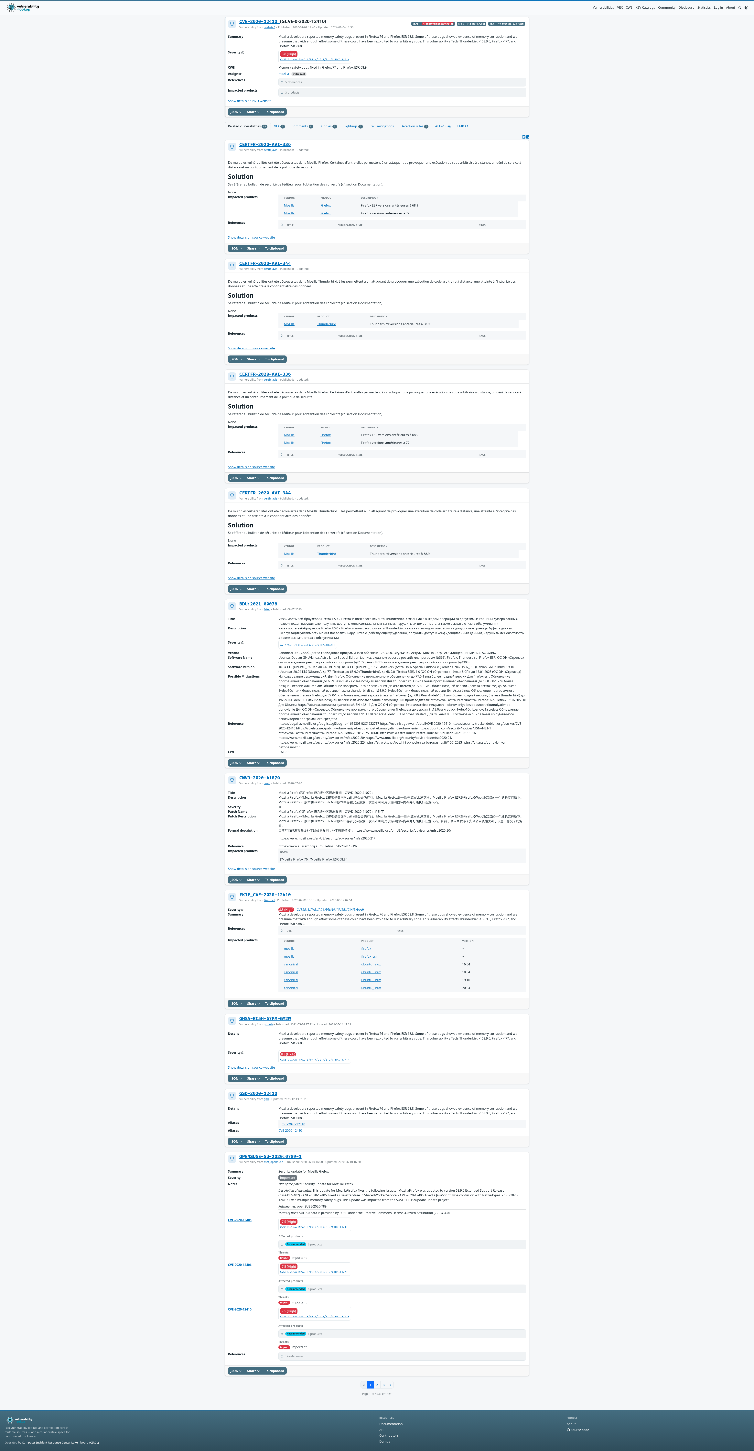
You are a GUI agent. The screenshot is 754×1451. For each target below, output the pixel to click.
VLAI (416, 23)
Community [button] (666, 7)
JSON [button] (235, 112)
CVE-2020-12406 (240, 1265)
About (730, 7)
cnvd (267, 783)
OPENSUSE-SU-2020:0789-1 (270, 1156)
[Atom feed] (523, 137)
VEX (620, 7)
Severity (234, 52)
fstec (267, 609)
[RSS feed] (527, 137)
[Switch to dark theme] (746, 7)
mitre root (299, 74)
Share (252, 112)
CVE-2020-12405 (240, 1220)
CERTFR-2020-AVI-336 (265, 144)
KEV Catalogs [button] (645, 7)
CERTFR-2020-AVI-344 (265, 263)
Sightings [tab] (352, 126)
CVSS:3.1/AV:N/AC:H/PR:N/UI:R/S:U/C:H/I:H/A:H (314, 1227)
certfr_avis (270, 150)
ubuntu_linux (371, 964)
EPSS (461, 23)
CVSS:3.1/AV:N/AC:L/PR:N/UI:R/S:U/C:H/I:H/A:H (314, 59)
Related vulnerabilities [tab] (247, 126)
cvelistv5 (269, 27)
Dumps (384, 1441)
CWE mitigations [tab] (382, 126)
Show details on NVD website (249, 101)
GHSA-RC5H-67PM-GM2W (265, 1018)
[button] (740, 7)
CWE (629, 7)
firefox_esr (369, 956)
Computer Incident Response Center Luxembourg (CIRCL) (60, 1442)
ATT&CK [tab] (441, 126)
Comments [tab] (302, 126)
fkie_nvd (269, 900)
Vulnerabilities (603, 7)
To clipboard (274, 112)
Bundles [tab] (327, 126)
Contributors (389, 1435)
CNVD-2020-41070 (259, 778)
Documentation (391, 1424)
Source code (579, 1430)
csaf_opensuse (273, 1162)
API (381, 1430)
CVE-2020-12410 (259, 21)
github (268, 1024)
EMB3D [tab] (462, 126)
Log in (718, 7)
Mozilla (289, 205)
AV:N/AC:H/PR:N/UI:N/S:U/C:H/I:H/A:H (307, 645)
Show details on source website (251, 237)
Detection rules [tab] (414, 126)
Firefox (325, 205)
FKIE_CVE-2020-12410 (265, 895)
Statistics (704, 7)
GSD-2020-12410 (258, 1093)
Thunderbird (326, 324)
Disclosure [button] (686, 7)
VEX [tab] (278, 126)
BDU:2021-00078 (258, 604)
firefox (366, 948)
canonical (291, 964)
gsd (266, 1099)
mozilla (283, 74)
